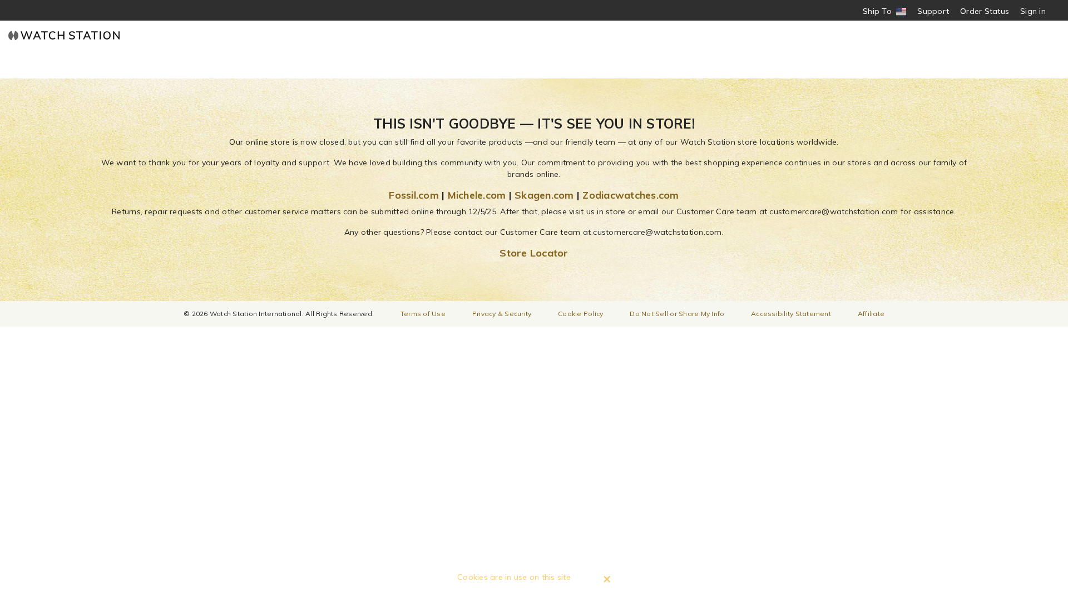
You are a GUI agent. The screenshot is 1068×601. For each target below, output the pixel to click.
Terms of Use (423, 313)
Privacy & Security (502, 313)
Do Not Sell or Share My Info (677, 313)
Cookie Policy (580, 313)
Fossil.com (414, 195)
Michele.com (477, 195)
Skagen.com (544, 195)
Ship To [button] (881, 11)
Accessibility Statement (791, 313)
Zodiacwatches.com (630, 195)
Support (933, 11)
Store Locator (534, 253)
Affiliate (871, 313)
